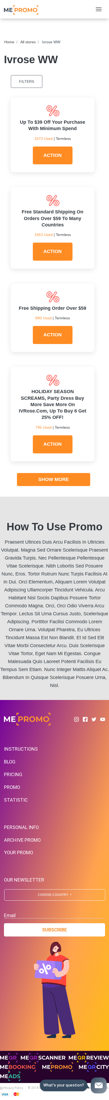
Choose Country (53, 895)
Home (9, 42)
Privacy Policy (13, 1088)
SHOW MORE (53, 479)
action (52, 155)
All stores (28, 42)
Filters (26, 81)
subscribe (54, 930)
